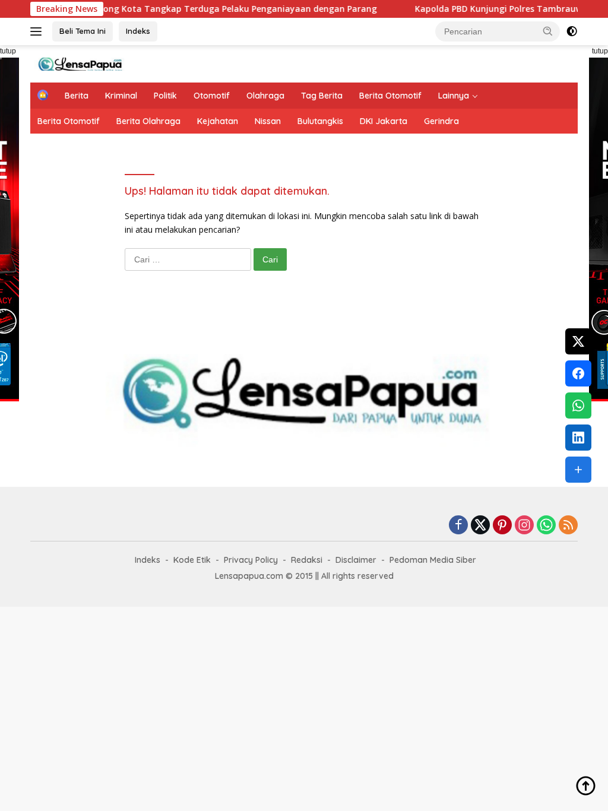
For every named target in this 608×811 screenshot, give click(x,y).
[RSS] (568, 525)
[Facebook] (458, 525)
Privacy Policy (251, 560)
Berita (76, 95)
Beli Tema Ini (82, 31)
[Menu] (38, 31)
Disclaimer (355, 560)
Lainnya (453, 95)
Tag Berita (322, 95)
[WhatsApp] (546, 525)
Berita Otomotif (390, 95)
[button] (548, 30)
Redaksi (306, 560)
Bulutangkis (320, 121)
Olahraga (265, 95)
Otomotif (212, 95)
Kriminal (121, 95)
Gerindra (441, 121)
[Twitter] (480, 525)
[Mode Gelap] (572, 31)
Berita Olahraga (148, 121)
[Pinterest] (502, 525)
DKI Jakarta (383, 121)
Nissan (268, 121)
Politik (165, 95)
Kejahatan (217, 121)
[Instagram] (524, 525)
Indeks (138, 31)
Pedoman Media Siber (433, 560)
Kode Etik (192, 560)
